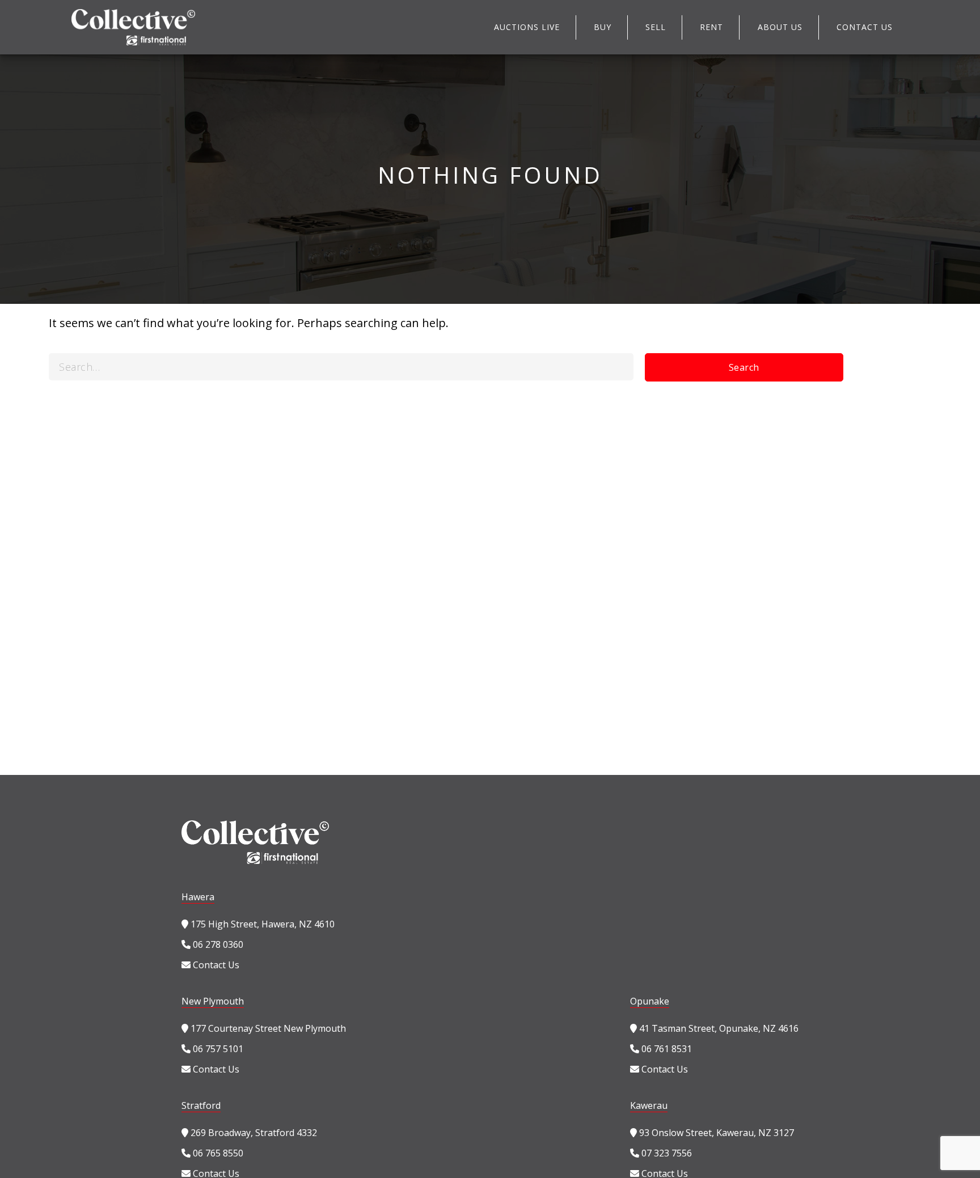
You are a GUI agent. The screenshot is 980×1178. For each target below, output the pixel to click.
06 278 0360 (217, 944)
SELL (655, 27)
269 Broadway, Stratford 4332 (252, 1132)
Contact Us (215, 965)
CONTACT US (865, 27)
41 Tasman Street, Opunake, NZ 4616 (718, 1028)
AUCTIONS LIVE (527, 27)
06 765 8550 (217, 1153)
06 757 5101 (217, 1049)
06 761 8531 (665, 1049)
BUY (602, 27)
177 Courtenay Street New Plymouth (267, 1028)
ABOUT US (780, 27)
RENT (711, 27)
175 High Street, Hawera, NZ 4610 (261, 924)
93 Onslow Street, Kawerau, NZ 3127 (715, 1132)
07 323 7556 (665, 1153)
